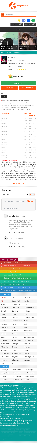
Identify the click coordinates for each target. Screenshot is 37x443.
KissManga (29, 370)
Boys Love (15, 308)
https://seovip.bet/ (7, 439)
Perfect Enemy (24, 46)
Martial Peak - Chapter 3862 (13, 263)
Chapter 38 (4, 139)
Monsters (27, 334)
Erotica (26, 314)
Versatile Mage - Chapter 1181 (13, 272)
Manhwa (15, 331)
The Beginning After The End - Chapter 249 (17, 278)
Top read (27, 297)
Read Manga (13, 387)
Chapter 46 (4, 118)
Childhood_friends (30, 308)
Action (4, 96)
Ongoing (26, 301)
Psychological (28, 340)
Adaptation (16, 304)
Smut (14, 350)
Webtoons (27, 360)
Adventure (4, 308)
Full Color (15, 317)
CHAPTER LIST (18, 83)
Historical (4, 324)
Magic (14, 327)
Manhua (4, 331)
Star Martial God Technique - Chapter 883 (17, 287)
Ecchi (14, 314)
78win (3, 429)
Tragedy (15, 357)
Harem (3, 321)
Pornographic (16, 340)
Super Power (5, 353)
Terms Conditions (15, 385)
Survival (26, 353)
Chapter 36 (4, 145)
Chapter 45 (4, 121)
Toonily (3, 376)
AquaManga (29, 376)
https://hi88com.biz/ (29, 433)
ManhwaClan (17, 379)
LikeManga (4, 379)
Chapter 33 (4, 153)
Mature (3, 334)
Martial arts (28, 331)
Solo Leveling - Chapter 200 (12, 269)
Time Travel (5, 357)
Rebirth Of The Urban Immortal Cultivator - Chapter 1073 (20, 290)
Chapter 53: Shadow (7, 48)
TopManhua (17, 370)
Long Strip (4, 327)
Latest (14, 297)
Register (27, 24)
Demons (15, 311)
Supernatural (16, 353)
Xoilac (11, 436)
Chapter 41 (4, 131)
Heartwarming (17, 321)
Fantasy (3, 317)
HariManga (17, 376)
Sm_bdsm (27, 350)
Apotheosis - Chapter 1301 (12, 275)
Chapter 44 (4, 123)
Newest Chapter (27, 88)
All (2, 301)
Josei (25, 324)
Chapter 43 (4, 126)
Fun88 (17, 429)
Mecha (14, 334)
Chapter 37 (4, 142)
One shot (4, 340)
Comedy (3, 311)
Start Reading (9, 88)
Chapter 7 (22, 48)
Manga (26, 327)
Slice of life (4, 350)
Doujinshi (27, 311)
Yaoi (2, 363)
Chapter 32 (4, 155)
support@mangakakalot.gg (20, 422)
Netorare (15, 337)
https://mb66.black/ (24, 436)
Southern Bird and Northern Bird (8, 46)
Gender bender (29, 317)
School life (4, 347)
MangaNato (5, 373)
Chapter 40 (4, 134)
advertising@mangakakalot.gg (9, 425)
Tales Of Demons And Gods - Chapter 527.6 (18, 266)
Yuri (13, 363)
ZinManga (4, 370)
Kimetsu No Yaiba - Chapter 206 (14, 284)
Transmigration (29, 357)
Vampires (4, 360)
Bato (27, 379)
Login (13, 24)
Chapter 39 (4, 137)
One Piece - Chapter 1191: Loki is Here (16, 281)
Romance (27, 344)
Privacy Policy (4, 385)
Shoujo (14, 347)
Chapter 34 (4, 150)
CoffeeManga (30, 373)
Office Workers (29, 337)
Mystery (3, 337)
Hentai (26, 321)
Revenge (15, 344)
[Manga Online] (18, 5)
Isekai (14, 324)
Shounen (27, 347)
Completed (16, 301)
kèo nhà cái (10, 429)
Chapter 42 (4, 129)
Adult (25, 304)
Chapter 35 (4, 147)
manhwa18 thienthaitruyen (9, 433)
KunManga (17, 373)
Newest (3, 297)
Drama (3, 314)
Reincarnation (5, 344)
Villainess (15, 360)
